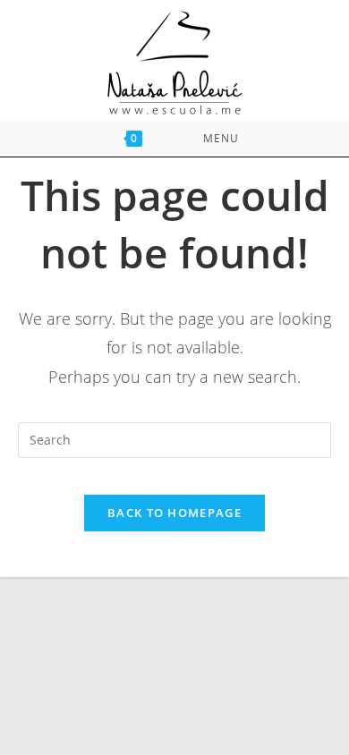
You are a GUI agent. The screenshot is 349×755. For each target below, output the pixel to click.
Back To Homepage (174, 513)
